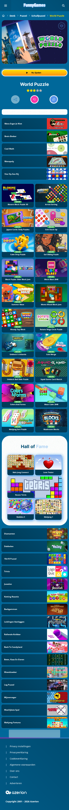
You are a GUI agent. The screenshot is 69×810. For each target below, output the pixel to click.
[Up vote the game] (54, 99)
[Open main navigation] (5, 5)
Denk (12, 15)
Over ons (14, 770)
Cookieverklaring (19, 758)
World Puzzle (57, 15)
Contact (14, 777)
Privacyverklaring (19, 752)
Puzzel (23, 15)
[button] (63, 5)
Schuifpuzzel (38, 15)
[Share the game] (15, 99)
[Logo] (34, 5)
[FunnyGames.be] (3, 15)
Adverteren (16, 783)
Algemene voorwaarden (22, 764)
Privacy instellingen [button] (20, 746)
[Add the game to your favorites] (61, 25)
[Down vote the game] (34, 99)
